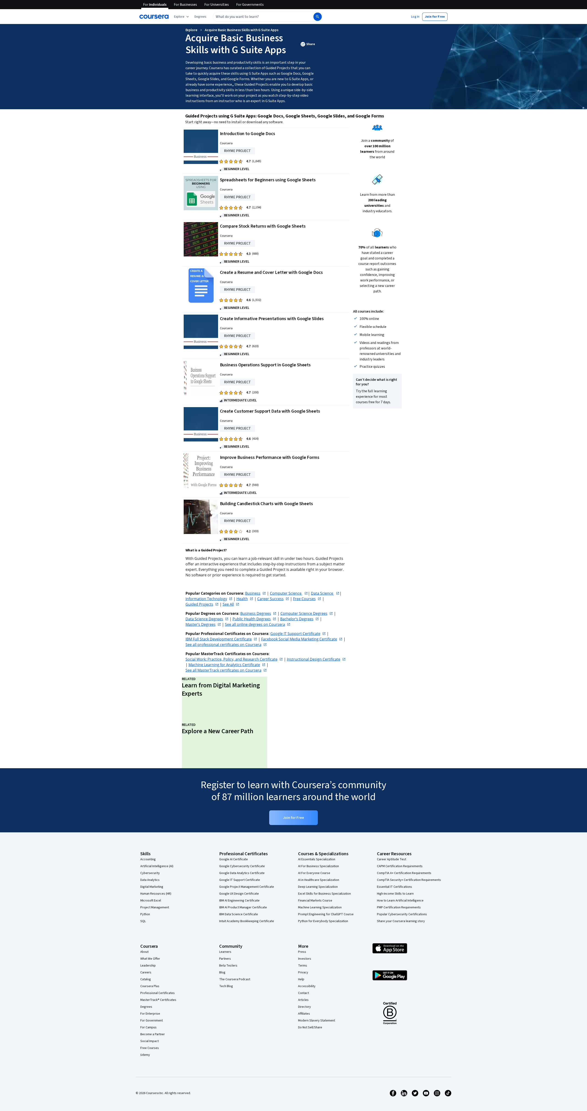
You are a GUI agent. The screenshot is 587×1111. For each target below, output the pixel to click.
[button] (200, 17)
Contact (303, 993)
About (144, 952)
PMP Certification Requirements (399, 907)
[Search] (317, 17)
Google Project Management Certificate (246, 887)
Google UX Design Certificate (239, 893)
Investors (304, 958)
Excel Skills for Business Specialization (324, 893)
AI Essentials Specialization (316, 859)
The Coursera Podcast (234, 979)
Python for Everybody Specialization (323, 921)
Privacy (303, 972)
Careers (145, 972)
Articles (303, 1000)
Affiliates (304, 1013)
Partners (225, 958)
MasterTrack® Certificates (158, 1000)
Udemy (145, 1055)
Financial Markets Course (315, 900)
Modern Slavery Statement (316, 1020)
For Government (151, 1020)
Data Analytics (150, 880)
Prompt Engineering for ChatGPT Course (326, 914)
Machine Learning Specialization (320, 907)
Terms (302, 965)
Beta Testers (228, 965)
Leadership (148, 965)
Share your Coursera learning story (401, 921)
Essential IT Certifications (394, 887)
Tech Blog (226, 986)
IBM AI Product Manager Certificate (243, 907)
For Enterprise (150, 1013)
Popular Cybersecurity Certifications (402, 914)
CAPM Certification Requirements (400, 866)
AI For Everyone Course (314, 873)
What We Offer (150, 958)
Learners (225, 952)
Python (145, 914)
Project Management (154, 907)
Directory (304, 1007)
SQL (143, 921)
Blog (222, 972)
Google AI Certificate (233, 859)
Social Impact (149, 1041)
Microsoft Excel (150, 900)
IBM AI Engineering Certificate (239, 900)
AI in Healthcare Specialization (318, 880)
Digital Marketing (151, 887)
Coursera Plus (149, 986)
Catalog (145, 979)
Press (302, 952)
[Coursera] (154, 16)
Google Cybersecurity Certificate (242, 866)
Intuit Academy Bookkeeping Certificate (246, 921)
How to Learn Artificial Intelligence (400, 900)
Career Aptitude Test (391, 859)
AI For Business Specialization (318, 866)
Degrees (146, 1007)
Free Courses (149, 1048)
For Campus (148, 1027)
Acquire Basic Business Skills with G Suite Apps (241, 30)
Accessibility (307, 986)
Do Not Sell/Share (310, 1027)
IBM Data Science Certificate (238, 914)
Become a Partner (152, 1034)
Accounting (148, 859)
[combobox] (258, 16)
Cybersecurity (150, 873)
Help (301, 979)
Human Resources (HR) (155, 893)
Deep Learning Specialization (318, 887)
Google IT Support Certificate (239, 880)
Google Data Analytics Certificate (242, 873)
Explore (192, 30)
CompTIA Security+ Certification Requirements (409, 880)
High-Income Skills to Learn (395, 893)
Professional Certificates (157, 993)
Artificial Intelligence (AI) (156, 866)
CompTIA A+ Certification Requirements (404, 873)
